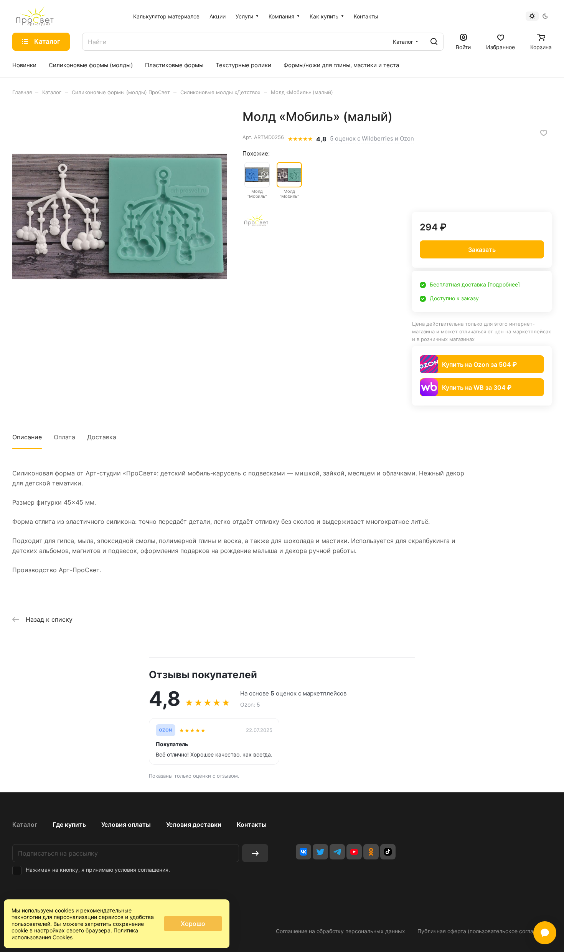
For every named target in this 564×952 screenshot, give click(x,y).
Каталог (24, 824)
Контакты (252, 824)
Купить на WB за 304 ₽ (476, 387)
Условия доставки (193, 824)
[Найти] (434, 42)
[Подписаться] (255, 853)
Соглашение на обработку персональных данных (340, 931)
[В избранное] (544, 133)
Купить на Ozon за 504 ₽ (479, 364)
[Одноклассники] (371, 851)
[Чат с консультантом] (544, 932)
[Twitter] (320, 851)
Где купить (69, 824)
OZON (165, 730)
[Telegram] (337, 851)
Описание (27, 437)
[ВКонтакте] (303, 851)
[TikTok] (388, 851)
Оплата (64, 437)
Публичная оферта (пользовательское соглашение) (484, 931)
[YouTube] (354, 851)
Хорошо (193, 923)
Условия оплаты (126, 824)
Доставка (101, 437)
